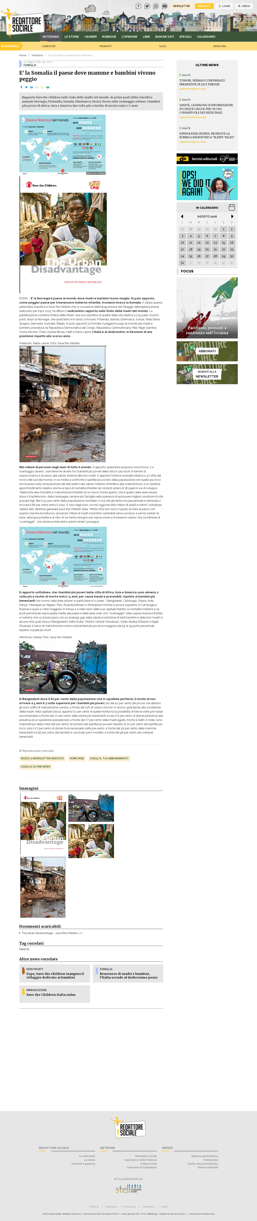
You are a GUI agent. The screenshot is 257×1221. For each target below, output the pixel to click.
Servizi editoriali (208, 1167)
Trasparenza (111, 1206)
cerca (245, 6)
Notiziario (51, 36)
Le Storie (72, 36)
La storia (89, 1159)
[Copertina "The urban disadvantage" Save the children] (43, 824)
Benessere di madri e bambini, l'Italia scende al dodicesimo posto (129, 975)
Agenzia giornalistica (204, 1155)
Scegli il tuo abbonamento (109, 758)
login (226, 6)
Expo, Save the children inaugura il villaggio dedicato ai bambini (55, 975)
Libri (146, 36)
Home (22, 55)
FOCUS (187, 271)
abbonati (204, 6)
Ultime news (207, 65)
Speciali (185, 36)
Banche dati (164, 36)
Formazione (210, 1159)
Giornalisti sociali (146, 1155)
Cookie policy (149, 1206)
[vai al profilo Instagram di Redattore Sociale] (156, 6)
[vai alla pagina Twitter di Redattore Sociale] (147, 6)
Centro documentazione (202, 1163)
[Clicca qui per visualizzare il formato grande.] (63, 556)
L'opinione (129, 36)
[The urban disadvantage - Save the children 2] (43, 887)
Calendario (206, 36)
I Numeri (90, 36)
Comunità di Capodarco (142, 1167)
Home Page (77, 758)
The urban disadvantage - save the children (52, 933)
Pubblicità (94, 1206)
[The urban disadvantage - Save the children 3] (91, 807)
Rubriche (109, 36)
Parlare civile (149, 1163)
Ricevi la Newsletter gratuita (42, 758)
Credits (164, 1206)
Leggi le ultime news (35, 766)
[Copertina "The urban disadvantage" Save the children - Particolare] (91, 841)
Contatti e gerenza (83, 1163)
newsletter (181, 6)
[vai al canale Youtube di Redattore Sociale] (165, 6)
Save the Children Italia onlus (51, 995)
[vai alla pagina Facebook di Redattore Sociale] (138, 6)
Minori (24, 949)
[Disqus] (91, 1057)
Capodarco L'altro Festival (140, 1159)
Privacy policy (129, 1206)
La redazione (87, 1155)
